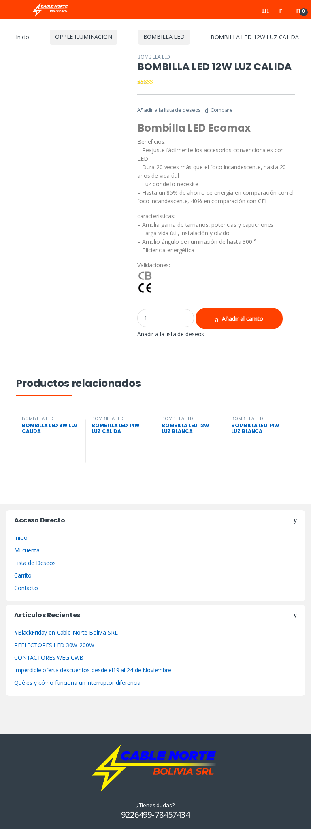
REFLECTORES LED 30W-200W (54, 645)
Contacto (26, 588)
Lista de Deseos (35, 563)
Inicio (22, 36)
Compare (222, 109)
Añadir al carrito (242, 318)
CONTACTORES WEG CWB (48, 657)
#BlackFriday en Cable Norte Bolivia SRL (66, 632)
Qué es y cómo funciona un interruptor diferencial (78, 682)
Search (266, 9)
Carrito (23, 575)
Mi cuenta (27, 550)
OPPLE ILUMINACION (83, 36)
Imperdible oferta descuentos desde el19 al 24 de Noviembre (92, 670)
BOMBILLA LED (164, 36)
